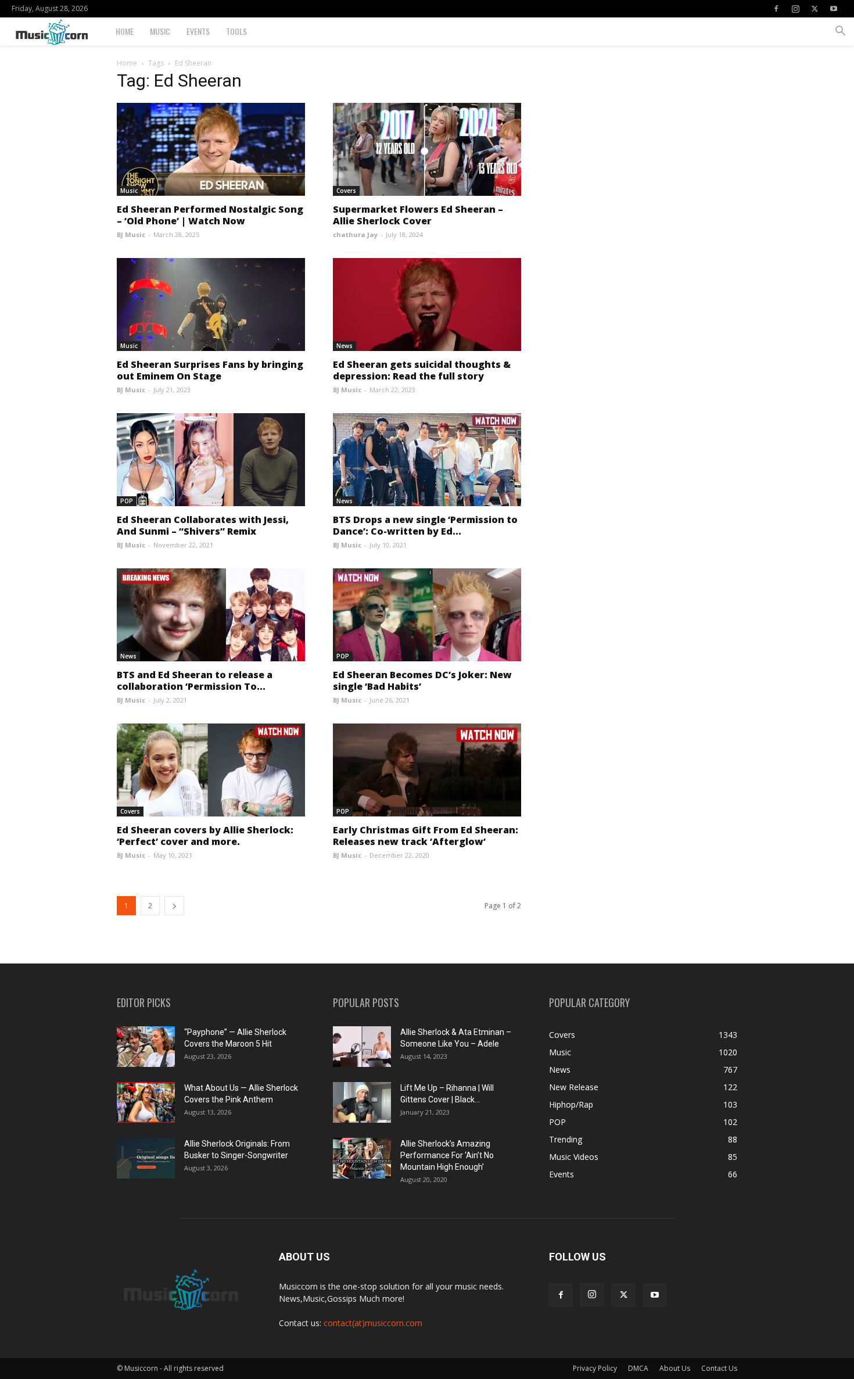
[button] (840, 32)
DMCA (638, 1368)
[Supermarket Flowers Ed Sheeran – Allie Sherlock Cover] (427, 149)
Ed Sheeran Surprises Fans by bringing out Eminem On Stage (210, 370)
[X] (814, 8)
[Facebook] (776, 8)
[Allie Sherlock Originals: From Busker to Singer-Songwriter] (146, 1158)
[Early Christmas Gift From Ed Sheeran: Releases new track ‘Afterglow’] (427, 769)
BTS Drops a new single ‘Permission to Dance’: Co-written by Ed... (425, 525)
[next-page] (174, 905)
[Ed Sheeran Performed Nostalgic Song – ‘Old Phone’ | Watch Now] (211, 149)
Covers (346, 191)
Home (125, 31)
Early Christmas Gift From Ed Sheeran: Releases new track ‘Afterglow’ (425, 835)
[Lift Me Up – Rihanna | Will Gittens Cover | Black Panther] (362, 1102)
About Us (674, 1368)
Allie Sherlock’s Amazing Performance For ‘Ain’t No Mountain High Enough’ (447, 1155)
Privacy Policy (595, 1368)
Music (160, 31)
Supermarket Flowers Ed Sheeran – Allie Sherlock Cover (418, 215)
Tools (236, 31)
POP (126, 501)
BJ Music (131, 234)
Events (198, 31)
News (344, 346)
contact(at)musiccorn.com (373, 1322)
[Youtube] (833, 8)
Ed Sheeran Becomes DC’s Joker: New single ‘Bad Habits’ (422, 680)
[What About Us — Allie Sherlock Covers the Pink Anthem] (146, 1102)
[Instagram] (795, 8)
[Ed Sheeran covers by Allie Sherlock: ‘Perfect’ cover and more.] (211, 769)
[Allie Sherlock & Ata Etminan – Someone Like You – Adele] (362, 1046)
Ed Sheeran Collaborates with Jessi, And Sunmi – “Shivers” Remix (203, 525)
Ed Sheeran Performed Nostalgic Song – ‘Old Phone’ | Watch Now (210, 215)
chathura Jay (355, 234)
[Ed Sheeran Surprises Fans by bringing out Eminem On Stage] (211, 304)
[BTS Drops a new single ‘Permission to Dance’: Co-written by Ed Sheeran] (427, 459)
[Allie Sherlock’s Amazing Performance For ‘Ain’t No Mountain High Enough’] (362, 1158)
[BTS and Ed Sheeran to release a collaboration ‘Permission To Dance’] (211, 614)
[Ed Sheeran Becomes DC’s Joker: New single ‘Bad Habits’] (427, 614)
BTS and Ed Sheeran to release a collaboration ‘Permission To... (194, 680)
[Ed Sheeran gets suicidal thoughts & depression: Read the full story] (427, 304)
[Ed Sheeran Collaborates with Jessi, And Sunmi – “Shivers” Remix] (211, 459)
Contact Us (719, 1368)
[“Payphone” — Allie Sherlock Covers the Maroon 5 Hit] (146, 1046)
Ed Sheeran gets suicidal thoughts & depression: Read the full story (422, 370)
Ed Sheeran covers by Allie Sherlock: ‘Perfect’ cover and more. (205, 835)
